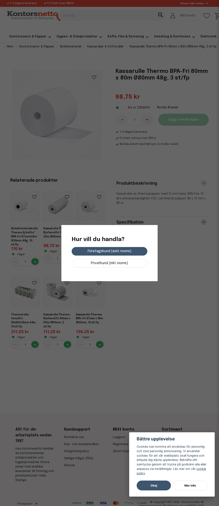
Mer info (190, 485)
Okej (154, 485)
